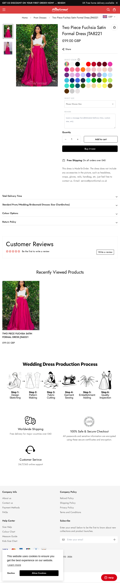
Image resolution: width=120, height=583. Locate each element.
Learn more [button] (14, 565)
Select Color (70, 59)
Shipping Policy (68, 503)
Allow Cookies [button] (39, 573)
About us (6, 498)
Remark (67, 111)
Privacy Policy (67, 507)
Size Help (7, 527)
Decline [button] (11, 573)
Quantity (66, 132)
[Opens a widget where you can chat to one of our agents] (109, 578)
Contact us (7, 503)
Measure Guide (9, 536)
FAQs (5, 512)
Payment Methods (11, 507)
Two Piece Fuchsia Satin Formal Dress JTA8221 (17, 335)
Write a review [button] (105, 252)
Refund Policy (67, 498)
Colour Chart (8, 531)
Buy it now (90, 148)
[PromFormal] (60, 10)
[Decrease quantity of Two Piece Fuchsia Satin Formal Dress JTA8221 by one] (65, 139)
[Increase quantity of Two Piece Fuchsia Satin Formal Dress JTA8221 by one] (77, 139)
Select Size (69, 98)
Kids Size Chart (9, 541)
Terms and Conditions (70, 512)
